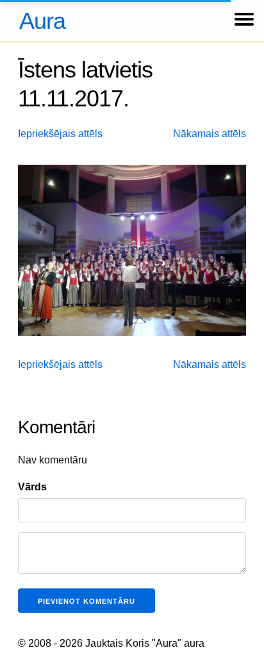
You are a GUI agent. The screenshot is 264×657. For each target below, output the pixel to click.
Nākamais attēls (209, 133)
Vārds (32, 486)
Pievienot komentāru (86, 601)
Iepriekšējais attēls (60, 133)
